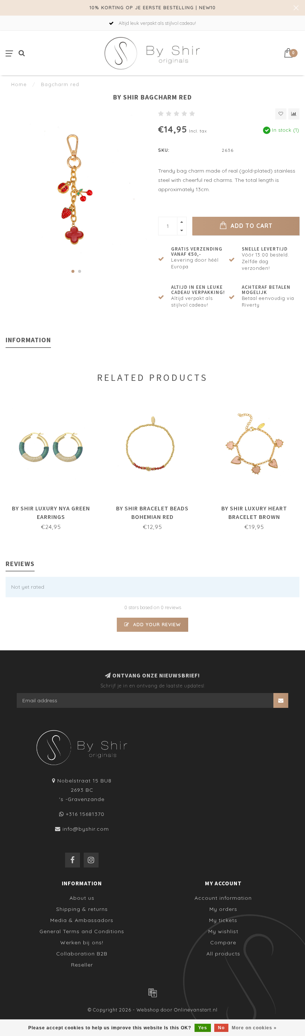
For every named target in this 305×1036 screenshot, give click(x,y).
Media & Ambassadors (81, 920)
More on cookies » (254, 1027)
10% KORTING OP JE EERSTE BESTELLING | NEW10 (153, 7)
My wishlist (223, 931)
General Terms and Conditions (81, 931)
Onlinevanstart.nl (196, 1010)
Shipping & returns (82, 909)
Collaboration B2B (81, 953)
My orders (223, 909)
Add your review (156, 624)
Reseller (82, 964)
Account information (223, 898)
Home (19, 84)
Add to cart (251, 225)
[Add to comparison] (293, 114)
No (221, 1027)
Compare (223, 942)
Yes (202, 1027)
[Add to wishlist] (280, 114)
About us (82, 898)
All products (223, 953)
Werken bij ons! (81, 942)
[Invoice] (152, 992)
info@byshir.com (85, 829)
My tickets (223, 920)
